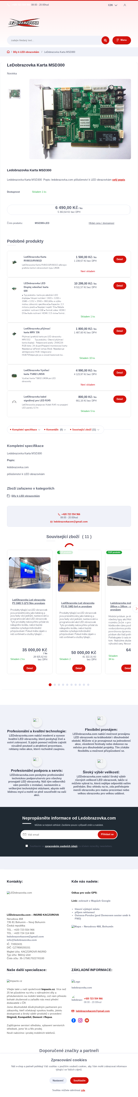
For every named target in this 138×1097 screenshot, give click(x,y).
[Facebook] (75, 1020)
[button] (50, 684)
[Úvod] (24, 23)
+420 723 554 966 (21, 4)
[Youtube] (88, 1020)
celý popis (118, 179)
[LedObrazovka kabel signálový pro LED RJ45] (14, 402)
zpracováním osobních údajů (61, 846)
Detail (120, 259)
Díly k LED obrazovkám (26, 52)
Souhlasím (79, 1080)
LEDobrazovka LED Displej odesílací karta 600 (36, 287)
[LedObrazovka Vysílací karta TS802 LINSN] (14, 376)
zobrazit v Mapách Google (94, 900)
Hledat (105, 40)
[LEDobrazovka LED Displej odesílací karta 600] (14, 289)
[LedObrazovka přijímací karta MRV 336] (14, 334)
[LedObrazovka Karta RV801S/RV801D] (14, 262)
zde (83, 1090)
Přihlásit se (107, 834)
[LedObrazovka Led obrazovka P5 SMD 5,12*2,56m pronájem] (29, 573)
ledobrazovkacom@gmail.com (71, 521)
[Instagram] (81, 1020)
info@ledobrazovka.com (22, 940)
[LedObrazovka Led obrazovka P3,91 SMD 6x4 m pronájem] (79, 576)
